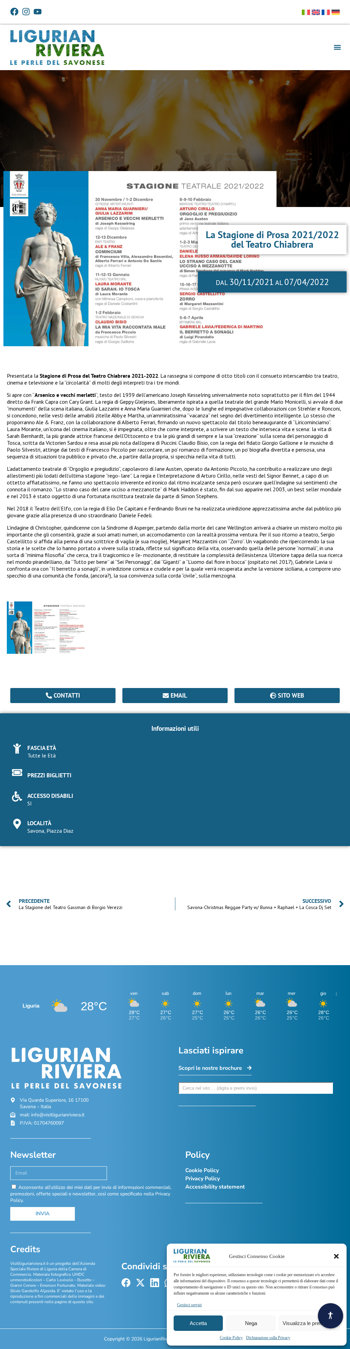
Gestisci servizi (189, 1304)
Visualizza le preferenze (309, 1323)
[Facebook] (14, 12)
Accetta (198, 1323)
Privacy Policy (202, 1178)
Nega (251, 1323)
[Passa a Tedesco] (336, 12)
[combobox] (255, 1088)
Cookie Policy (231, 1337)
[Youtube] (37, 12)
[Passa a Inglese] (316, 12)
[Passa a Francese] (326, 12)
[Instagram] (26, 12)
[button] (336, 1256)
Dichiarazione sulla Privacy (268, 1337)
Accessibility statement (215, 1187)
